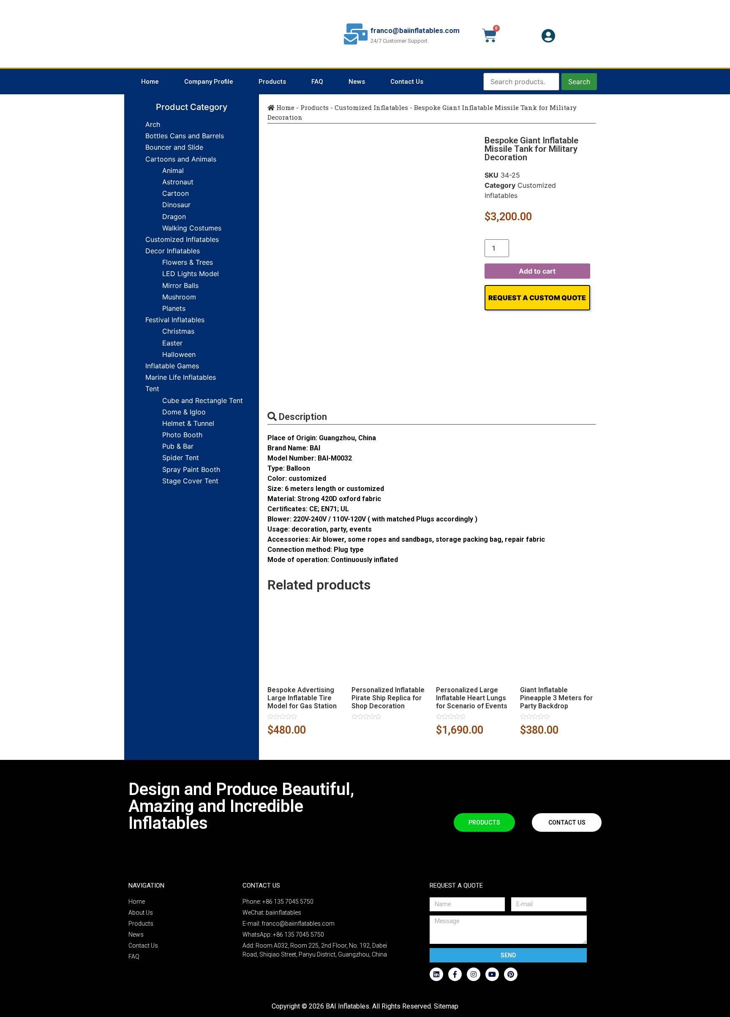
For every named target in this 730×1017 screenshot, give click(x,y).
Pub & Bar (177, 446)
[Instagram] (473, 974)
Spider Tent (180, 457)
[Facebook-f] (455, 974)
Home (150, 81)
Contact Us (406, 81)
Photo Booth (182, 434)
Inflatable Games (172, 366)
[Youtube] (492, 974)
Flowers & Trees (187, 262)
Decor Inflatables (172, 251)
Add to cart (537, 271)
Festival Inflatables (174, 319)
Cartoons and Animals (180, 159)
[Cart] (489, 35)
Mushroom (179, 297)
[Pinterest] (511, 974)
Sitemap (446, 1006)
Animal (173, 170)
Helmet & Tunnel (188, 423)
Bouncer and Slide (174, 147)
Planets (173, 308)
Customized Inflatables (182, 239)
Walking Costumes (191, 228)
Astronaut (177, 182)
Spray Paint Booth (191, 469)
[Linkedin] (436, 974)
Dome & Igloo (184, 412)
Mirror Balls (180, 285)
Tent (152, 388)
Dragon (174, 216)
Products (272, 81)
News (357, 81)
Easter (172, 343)
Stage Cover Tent (190, 481)
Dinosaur (176, 204)
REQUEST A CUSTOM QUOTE (537, 297)
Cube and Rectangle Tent (202, 400)
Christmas (178, 331)
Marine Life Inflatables (180, 377)
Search (579, 81)
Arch (152, 124)
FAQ (317, 81)
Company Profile (208, 81)
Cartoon (175, 193)
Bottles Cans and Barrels (184, 136)
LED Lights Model (190, 273)
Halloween (179, 354)
